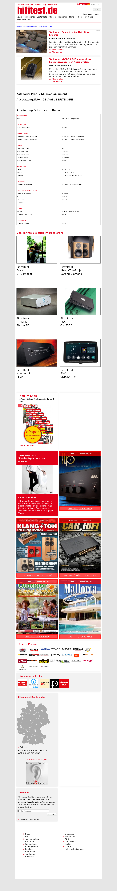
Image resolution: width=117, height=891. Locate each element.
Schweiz (24, 747)
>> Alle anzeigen (56, 52)
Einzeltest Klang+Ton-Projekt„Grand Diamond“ (72, 270)
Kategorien (62, 16)
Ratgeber (82, 16)
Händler (72, 16)
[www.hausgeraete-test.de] (33, 690)
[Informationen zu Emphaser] (78, 650)
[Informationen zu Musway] (32, 661)
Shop (90, 16)
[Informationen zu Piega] (55, 661)
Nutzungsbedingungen (75, 849)
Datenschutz (70, 841)
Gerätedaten (31, 844)
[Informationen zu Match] (88, 656)
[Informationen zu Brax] (55, 650)
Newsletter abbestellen (29, 819)
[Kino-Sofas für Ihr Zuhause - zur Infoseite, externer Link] (32, 42)
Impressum (70, 834)
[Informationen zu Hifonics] (67, 656)
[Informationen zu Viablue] (22, 667)
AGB (67, 839)
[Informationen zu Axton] (45, 650)
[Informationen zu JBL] (76, 656)
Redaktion (29, 841)
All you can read (23, 19)
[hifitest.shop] (64, 690)
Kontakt (68, 846)
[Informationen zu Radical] (65, 661)
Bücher (28, 836)
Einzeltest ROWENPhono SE (22, 322)
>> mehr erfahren (26, 445)
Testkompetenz (32, 839)
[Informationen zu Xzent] (34, 667)
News (19, 16)
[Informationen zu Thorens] (88, 661)
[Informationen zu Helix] (55, 656)
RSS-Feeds (30, 851)
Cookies (68, 844)
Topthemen (30, 854)
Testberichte (29, 16)
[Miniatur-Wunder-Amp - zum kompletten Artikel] (32, 70)
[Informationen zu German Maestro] (34, 656)
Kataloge (29, 849)
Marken (52, 16)
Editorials (29, 856)
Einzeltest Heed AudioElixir (23, 373)
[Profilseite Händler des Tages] (37, 784)
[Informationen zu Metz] (22, 661)
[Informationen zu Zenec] (45, 667)
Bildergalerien (31, 846)
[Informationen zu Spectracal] (76, 661)
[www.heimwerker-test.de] (45, 690)
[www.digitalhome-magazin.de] (22, 690)
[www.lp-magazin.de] (54, 690)
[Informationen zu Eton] (22, 656)
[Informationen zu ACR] (22, 650)
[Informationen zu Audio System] (34, 650)
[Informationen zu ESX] (88, 650)
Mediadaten (70, 836)
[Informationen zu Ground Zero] (44, 656)
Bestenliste (42, 16)
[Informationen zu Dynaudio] (67, 650)
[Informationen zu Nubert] (44, 661)
